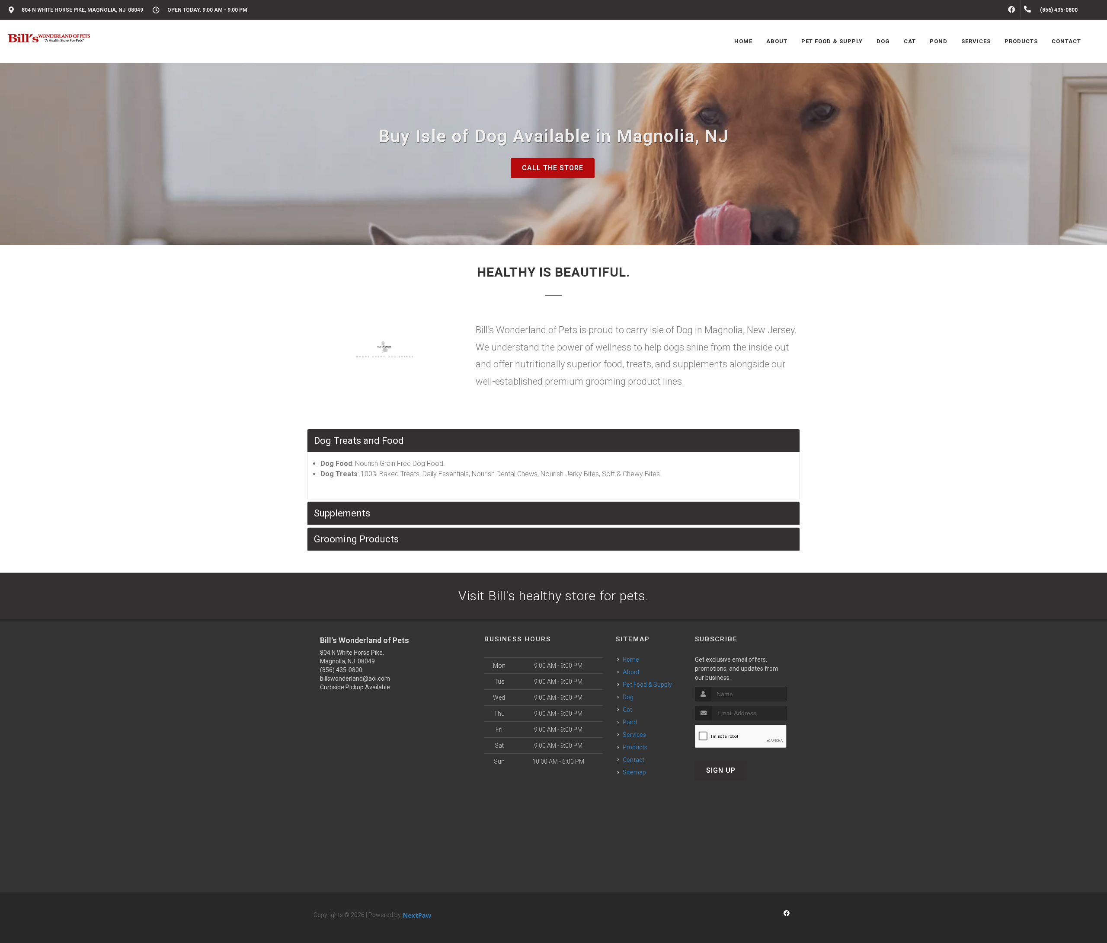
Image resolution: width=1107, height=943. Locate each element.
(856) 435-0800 (341, 669)
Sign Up (721, 770)
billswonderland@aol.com (355, 678)
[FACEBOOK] (1011, 10)
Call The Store (552, 168)
